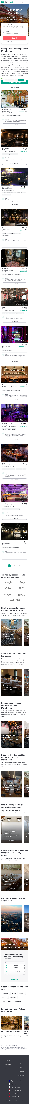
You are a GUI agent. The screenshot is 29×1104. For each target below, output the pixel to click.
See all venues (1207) (14, 82)
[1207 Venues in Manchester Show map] (14, 78)
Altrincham (5, 993)
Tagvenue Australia (16, 1081)
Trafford (14, 993)
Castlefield (18, 1001)
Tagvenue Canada (16, 1084)
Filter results (15, 87)
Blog (21, 1067)
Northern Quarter (7, 1001)
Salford (4, 997)
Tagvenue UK (14, 1093)
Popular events (21, 1075)
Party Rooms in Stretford (10, 1031)
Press (21, 1063)
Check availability (14, 124)
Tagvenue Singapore (16, 1090)
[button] (23, 2)
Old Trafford (13, 997)
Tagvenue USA (15, 1096)
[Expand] (26, 2)
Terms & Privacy (21, 1060)
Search (14, 38)
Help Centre (8, 1064)
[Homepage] (7, 2)
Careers (8, 1072)
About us (7, 1060)
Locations (21, 1071)
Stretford (21, 993)
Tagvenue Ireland (15, 1087)
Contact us (7, 1068)
